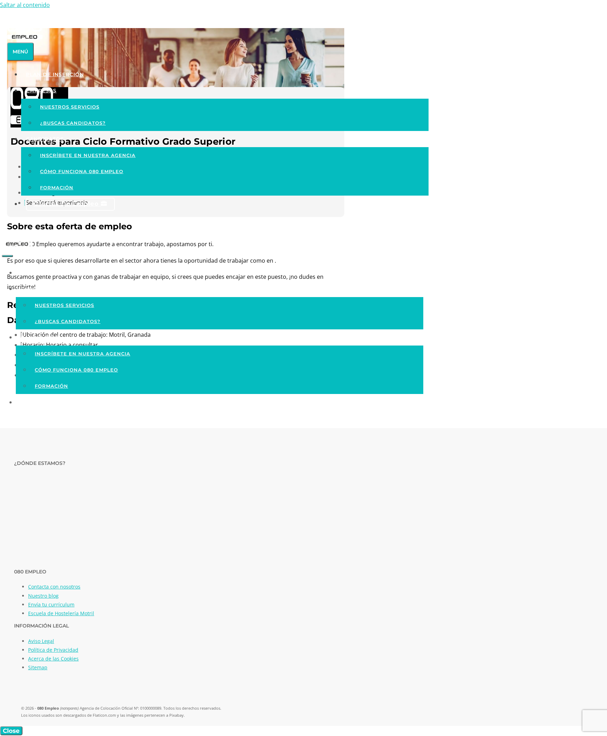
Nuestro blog (43, 595)
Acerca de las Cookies (53, 658)
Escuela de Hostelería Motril (61, 613)
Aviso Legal (41, 641)
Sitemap (37, 667)
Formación (56, 187)
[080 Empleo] (17, 244)
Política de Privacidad (53, 649)
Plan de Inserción (55, 74)
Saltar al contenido (25, 5)
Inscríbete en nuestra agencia (88, 155)
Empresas (41, 90)
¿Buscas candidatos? (73, 123)
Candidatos (45, 139)
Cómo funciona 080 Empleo (81, 171)
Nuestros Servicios (69, 107)
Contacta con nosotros (54, 586)
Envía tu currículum (51, 604)
